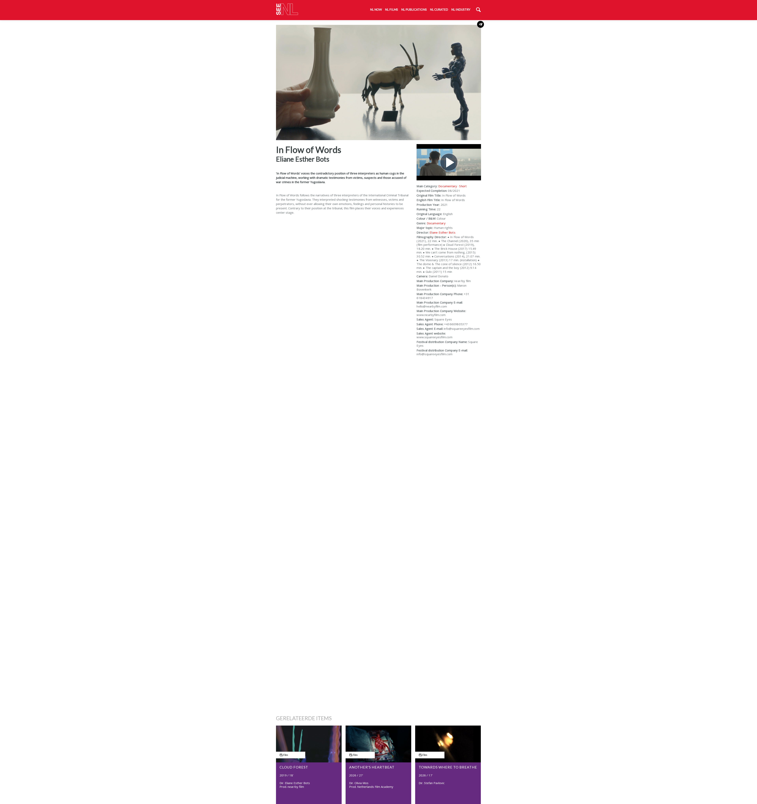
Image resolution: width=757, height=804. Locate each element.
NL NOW (376, 9)
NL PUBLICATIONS (414, 9)
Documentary (447, 186)
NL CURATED (439, 9)
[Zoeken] (478, 10)
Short (463, 186)
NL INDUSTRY (460, 9)
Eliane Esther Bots (442, 232)
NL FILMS (391, 9)
